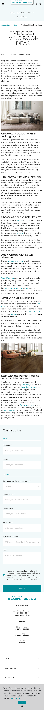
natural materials (15, 261)
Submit (22, 588)
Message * (6, 550)
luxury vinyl (18, 288)
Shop (7, 659)
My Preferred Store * (10, 536)
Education (10, 678)
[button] (32, 4)
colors (20, 220)
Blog (15, 25)
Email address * (8, 508)
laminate (8, 288)
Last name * (7, 459)
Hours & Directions (22, 615)
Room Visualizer (27, 405)
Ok (22, 702)
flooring (26, 385)
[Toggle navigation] (3, 4)
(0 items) (40, 4)
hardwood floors (35, 311)
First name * (7, 445)
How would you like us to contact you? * (17, 481)
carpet (14, 314)
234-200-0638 (22, 17)
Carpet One (5, 25)
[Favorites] (36, 4)
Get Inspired (10, 668)
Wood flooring (7, 278)
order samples (10, 410)
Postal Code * (7, 522)
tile (27, 288)
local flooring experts (30, 387)
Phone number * (9, 494)
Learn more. (15, 698)
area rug (20, 233)
